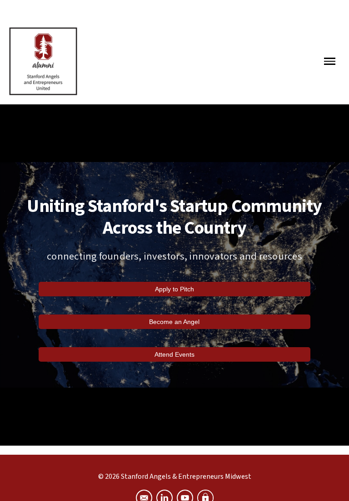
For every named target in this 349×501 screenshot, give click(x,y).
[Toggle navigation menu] (328, 61)
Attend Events (174, 354)
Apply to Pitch (174, 289)
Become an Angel (174, 321)
